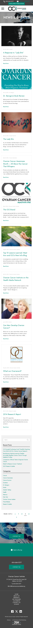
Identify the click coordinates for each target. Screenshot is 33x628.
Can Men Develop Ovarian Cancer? (13, 326)
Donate (16, 604)
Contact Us (16, 536)
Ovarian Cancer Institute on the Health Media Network (15, 279)
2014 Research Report (12, 414)
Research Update (12, 411)
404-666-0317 (10, 1)
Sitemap (8, 620)
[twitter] (16, 611)
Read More (6, 63)
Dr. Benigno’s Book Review (13, 96)
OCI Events (16, 601)
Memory (5, 494)
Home (16, 594)
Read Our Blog (24, 1)
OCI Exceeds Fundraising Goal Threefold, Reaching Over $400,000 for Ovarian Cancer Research (16, 450)
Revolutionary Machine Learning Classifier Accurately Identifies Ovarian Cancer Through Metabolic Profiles (15, 455)
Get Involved (16, 599)
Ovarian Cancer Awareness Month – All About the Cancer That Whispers (15, 164)
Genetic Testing (7, 490)
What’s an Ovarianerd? (12, 371)
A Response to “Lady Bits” (13, 52)
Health (4, 492)
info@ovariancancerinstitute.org (17, 586)
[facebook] (12, 611)
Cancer (11, 49)
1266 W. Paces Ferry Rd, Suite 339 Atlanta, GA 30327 (17, 580)
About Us (16, 596)
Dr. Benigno (11, 92)
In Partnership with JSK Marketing (19, 620)
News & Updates (16, 17)
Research (16, 597)
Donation (5, 483)
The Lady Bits (8, 139)
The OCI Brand (9, 209)
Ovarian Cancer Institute (14, 206)
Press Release (6, 502)
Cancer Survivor (12, 135)
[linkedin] (21, 611)
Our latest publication (16, 4)
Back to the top (17, 550)
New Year (5, 497)
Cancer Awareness (13, 158)
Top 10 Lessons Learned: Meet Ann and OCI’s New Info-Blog (15, 254)
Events (4, 487)
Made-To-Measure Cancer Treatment (12, 464)
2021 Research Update (9, 466)
